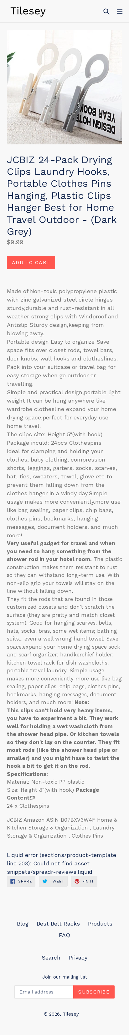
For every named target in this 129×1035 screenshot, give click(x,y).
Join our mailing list (64, 977)
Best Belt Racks (58, 923)
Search (51, 957)
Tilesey (71, 1014)
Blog (22, 923)
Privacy (78, 957)
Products (100, 923)
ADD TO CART (31, 262)
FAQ (64, 935)
